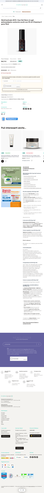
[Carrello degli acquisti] (23, 490)
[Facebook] (24, 109)
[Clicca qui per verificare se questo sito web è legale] (24, 475)
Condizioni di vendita (5, 418)
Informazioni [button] (4, 410)
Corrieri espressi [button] (5, 452)
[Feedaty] (25, 457)
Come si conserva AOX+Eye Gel (30, 186)
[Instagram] (26, 109)
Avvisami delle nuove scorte (22, 89)
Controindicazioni (27, 183)
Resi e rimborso (4, 431)
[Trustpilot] (18, 457)
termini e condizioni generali (16, 91)
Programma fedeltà (5, 419)
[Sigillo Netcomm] (11, 476)
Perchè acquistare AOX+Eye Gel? (30, 176)
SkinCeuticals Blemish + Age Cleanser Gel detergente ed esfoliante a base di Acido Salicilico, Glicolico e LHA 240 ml (10, 156)
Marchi (2, 424)
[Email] (30, 109)
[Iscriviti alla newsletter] (38, 344)
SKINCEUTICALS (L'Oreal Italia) (16, 99)
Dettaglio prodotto (26, 160)
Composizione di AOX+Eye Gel (29, 184)
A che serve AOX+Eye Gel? (29, 177)
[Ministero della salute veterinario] (30, 475)
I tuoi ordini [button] (3, 428)
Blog (2, 421)
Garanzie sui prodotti (5, 433)
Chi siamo (3, 412)
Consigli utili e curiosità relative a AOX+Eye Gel (32, 188)
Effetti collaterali (27, 181)
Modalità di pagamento (5, 430)
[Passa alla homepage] (22, 5)
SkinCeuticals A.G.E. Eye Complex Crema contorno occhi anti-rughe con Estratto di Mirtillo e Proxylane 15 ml (31, 156)
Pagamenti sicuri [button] (5, 461)
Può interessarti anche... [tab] (13, 127)
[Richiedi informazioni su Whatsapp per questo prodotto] (2, 114)
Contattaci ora (20, 448)
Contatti (3, 414)
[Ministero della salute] (17, 476)
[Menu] (42, 4)
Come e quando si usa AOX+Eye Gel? (31, 179)
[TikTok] (28, 109)
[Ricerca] (41, 8)
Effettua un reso (5, 436)
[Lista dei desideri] (21, 490)
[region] (22, 41)
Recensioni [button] (18, 452)
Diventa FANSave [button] (34, 428)
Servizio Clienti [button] (19, 428)
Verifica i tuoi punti (36, 435)
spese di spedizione (32, 486)
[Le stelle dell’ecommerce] (4, 476)
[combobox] (21, 8)
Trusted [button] (3, 471)
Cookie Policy (3, 417)
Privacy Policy (26, 349)
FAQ (2, 422)
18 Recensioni (13, 70)
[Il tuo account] (2, 5)
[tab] (26, 167)
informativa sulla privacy (26, 91)
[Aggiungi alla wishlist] (5, 161)
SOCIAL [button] (32, 452)
